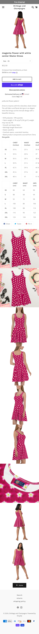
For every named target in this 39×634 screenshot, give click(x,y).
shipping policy (19, 601)
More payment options (17, 90)
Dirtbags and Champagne (19, 7)
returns (19, 598)
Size (4, 61)
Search (19, 595)
